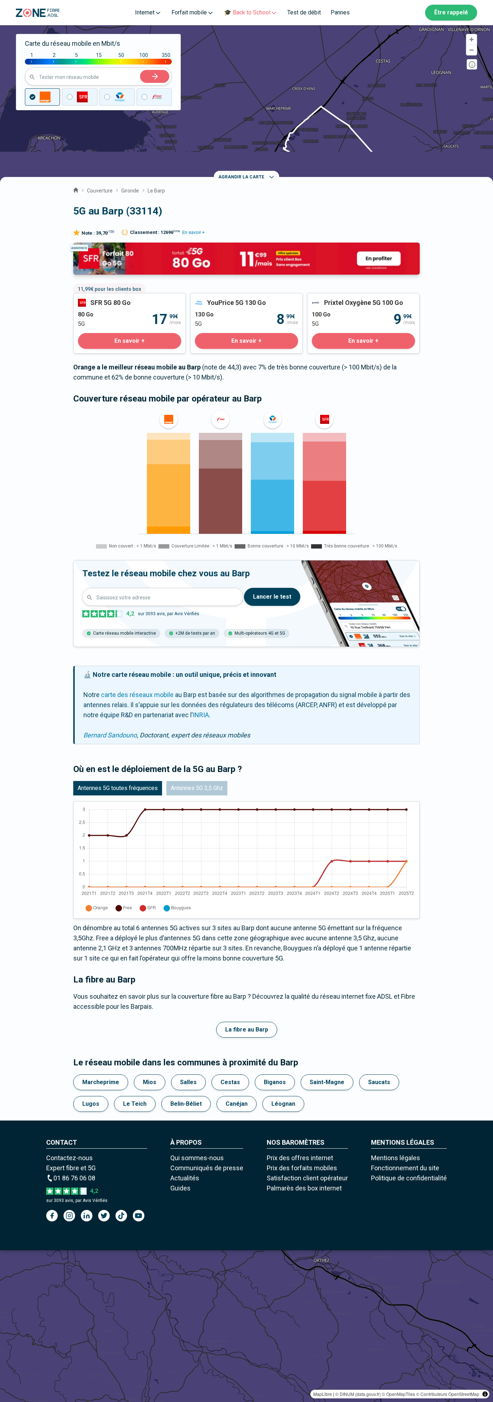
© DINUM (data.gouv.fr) (358, 1394)
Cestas (230, 1082)
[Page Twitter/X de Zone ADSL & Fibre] (104, 1215)
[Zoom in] (471, 39)
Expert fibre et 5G (71, 1168)
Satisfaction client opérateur (307, 1178)
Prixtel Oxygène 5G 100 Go (345, 298)
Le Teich (135, 1103)
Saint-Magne (327, 1082)
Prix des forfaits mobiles (302, 1168)
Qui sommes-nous (197, 1158)
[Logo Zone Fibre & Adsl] (38, 13)
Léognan (283, 1103)
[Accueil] (75, 189)
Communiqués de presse (206, 1168)
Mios (149, 1082)
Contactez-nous (69, 1158)
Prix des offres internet (300, 1158)
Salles (188, 1082)
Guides (180, 1188)
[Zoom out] (471, 50)
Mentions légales (395, 1158)
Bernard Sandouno (110, 735)
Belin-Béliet (186, 1103)
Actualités (184, 1178)
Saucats (379, 1082)
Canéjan (237, 1103)
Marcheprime (100, 1082)
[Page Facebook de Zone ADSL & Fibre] (52, 1215)
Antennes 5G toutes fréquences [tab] (118, 788)
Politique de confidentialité (409, 1178)
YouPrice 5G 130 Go (219, 298)
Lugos (90, 1103)
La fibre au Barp (246, 1029)
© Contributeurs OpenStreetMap (447, 1394)
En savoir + (193, 232)
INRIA (201, 715)
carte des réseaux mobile (137, 694)
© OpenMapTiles (398, 1394)
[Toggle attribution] (485, 1394)
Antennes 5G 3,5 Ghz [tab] (197, 788)
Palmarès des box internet (304, 1188)
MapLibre (322, 1394)
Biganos (275, 1082)
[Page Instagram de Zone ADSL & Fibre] (69, 1215)
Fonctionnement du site (405, 1168)
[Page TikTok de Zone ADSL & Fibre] (121, 1215)
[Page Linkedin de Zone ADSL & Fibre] (86, 1215)
